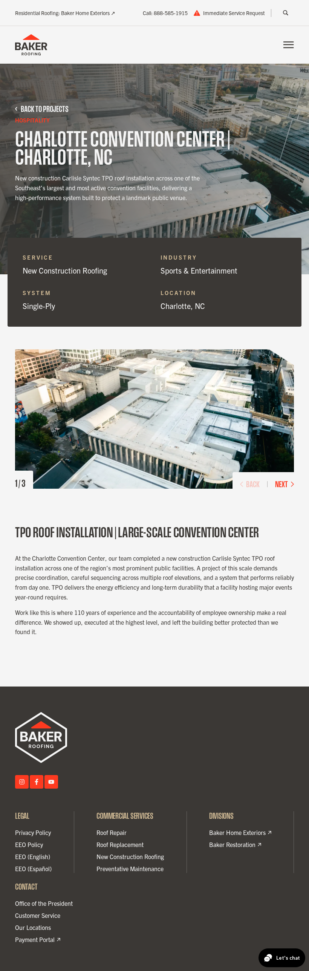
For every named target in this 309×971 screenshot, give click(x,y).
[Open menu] (288, 45)
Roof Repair (111, 832)
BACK (253, 484)
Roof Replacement (120, 844)
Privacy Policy (33, 832)
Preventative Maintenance (130, 868)
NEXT (281, 484)
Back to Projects (45, 108)
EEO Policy (29, 844)
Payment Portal (35, 940)
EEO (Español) (33, 868)
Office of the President (44, 903)
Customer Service (37, 915)
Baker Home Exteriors (237, 833)
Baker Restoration (232, 845)
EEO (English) (32, 856)
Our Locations (33, 927)
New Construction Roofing (130, 856)
